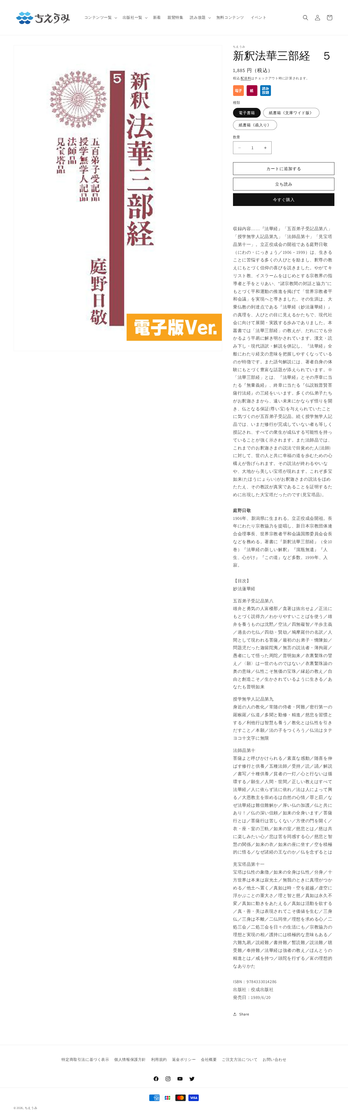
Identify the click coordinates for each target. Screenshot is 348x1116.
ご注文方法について (239, 1059)
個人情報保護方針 (130, 1059)
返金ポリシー (184, 1059)
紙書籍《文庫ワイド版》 (291, 112)
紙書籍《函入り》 (255, 125)
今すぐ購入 (284, 199)
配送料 (246, 78)
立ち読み (284, 184)
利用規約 (159, 1059)
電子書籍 (247, 112)
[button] (100, 17)
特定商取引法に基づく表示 (85, 1059)
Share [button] (244, 1014)
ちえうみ (31, 1108)
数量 (236, 137)
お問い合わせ (275, 1059)
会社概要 (209, 1059)
